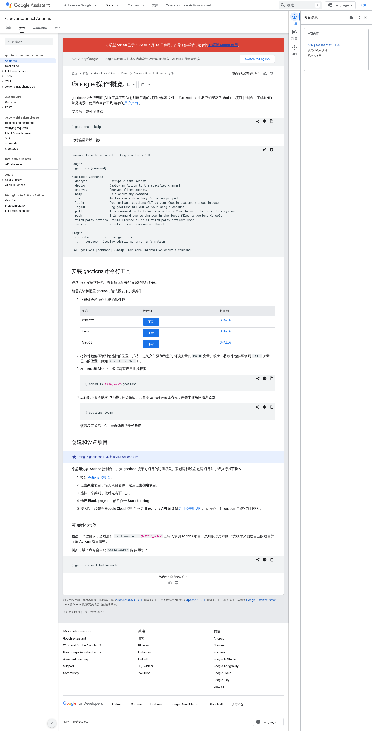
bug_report (351, 17)
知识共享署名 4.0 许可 (130, 600)
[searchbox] (29, 41)
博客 (141, 638)
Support (68, 666)
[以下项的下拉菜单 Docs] (118, 5)
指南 (8, 28)
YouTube (144, 673)
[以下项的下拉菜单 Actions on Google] (96, 5)
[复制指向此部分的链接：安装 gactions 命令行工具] (135, 271)
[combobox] (300, 5)
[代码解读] (257, 121)
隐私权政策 (80, 722)
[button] (28, 71)
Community (135, 5)
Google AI (216, 704)
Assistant (40, 5)
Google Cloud (222, 673)
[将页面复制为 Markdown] (142, 84)
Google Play (221, 680)
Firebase (219, 652)
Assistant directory (76, 659)
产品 (85, 73)
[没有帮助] (271, 73)
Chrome (219, 645)
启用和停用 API (190, 509)
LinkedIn (143, 659)
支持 (155, 5)
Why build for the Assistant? (82, 645)
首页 (74, 73)
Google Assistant (105, 73)
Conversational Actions (28, 18)
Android (219, 638)
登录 (364, 5)
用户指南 (131, 103)
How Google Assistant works (82, 652)
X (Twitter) (145, 666)
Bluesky (143, 645)
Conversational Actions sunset (188, 5)
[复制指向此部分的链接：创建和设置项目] (112, 442)
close (365, 17)
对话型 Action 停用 (223, 45)
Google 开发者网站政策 (261, 600)
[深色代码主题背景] (264, 121)
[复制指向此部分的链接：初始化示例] (102, 525)
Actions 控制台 (99, 477)
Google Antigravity (226, 666)
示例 (58, 28)
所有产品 (238, 704)
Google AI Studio (225, 659)
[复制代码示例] (271, 121)
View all (219, 687)
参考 (22, 28)
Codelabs (40, 28)
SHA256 (225, 320)
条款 (66, 722)
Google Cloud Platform (186, 704)
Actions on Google (77, 5)
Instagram (145, 652)
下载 (151, 322)
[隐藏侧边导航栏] (52, 723)
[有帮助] (265, 73)
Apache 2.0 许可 (196, 600)
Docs (109, 5)
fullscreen (358, 17)
